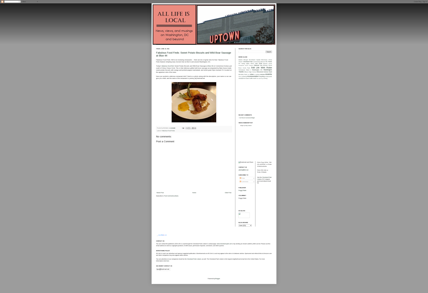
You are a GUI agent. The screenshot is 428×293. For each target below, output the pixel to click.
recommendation (253, 76)
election (262, 74)
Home (194, 192)
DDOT (252, 63)
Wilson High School (250, 72)
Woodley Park (243, 74)
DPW (260, 63)
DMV (256, 63)
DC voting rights (244, 63)
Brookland (252, 59)
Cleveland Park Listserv (194, 259)
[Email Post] (183, 128)
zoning (265, 78)
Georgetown (241, 65)
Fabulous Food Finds (168, 130)
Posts (243, 178)
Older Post (228, 192)
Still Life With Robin (261, 67)
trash (254, 78)
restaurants (268, 76)
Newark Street (267, 65)
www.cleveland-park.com (224, 244)
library (240, 76)
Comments (244, 181)
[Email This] (187, 128)
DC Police (269, 61)
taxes (247, 78)
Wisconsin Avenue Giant (264, 72)
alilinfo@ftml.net (243, 170)
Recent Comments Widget (248, 117)
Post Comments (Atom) (171, 196)
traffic (251, 78)
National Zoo (258, 65)
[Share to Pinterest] (195, 128)
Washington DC (257, 70)
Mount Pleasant (249, 65)
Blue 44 (210, 66)
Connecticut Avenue (259, 61)
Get (240, 117)
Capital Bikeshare (262, 59)
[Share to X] (191, 128)
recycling (262, 76)
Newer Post (160, 192)
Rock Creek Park (244, 68)
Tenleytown (242, 70)
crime (252, 74)
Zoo (248, 74)
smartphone (242, 78)
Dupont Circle (267, 63)
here (167, 261)
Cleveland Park (248, 61)
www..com (162, 235)
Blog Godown (248, 125)
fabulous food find (168, 66)
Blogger (217, 278)
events (268, 74)
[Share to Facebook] (193, 128)
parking (244, 76)
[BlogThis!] (189, 128)
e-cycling (257, 74)
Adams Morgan (243, 59)
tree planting (260, 78)
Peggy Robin (242, 190)
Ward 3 (248, 70)
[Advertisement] (255, 96)
